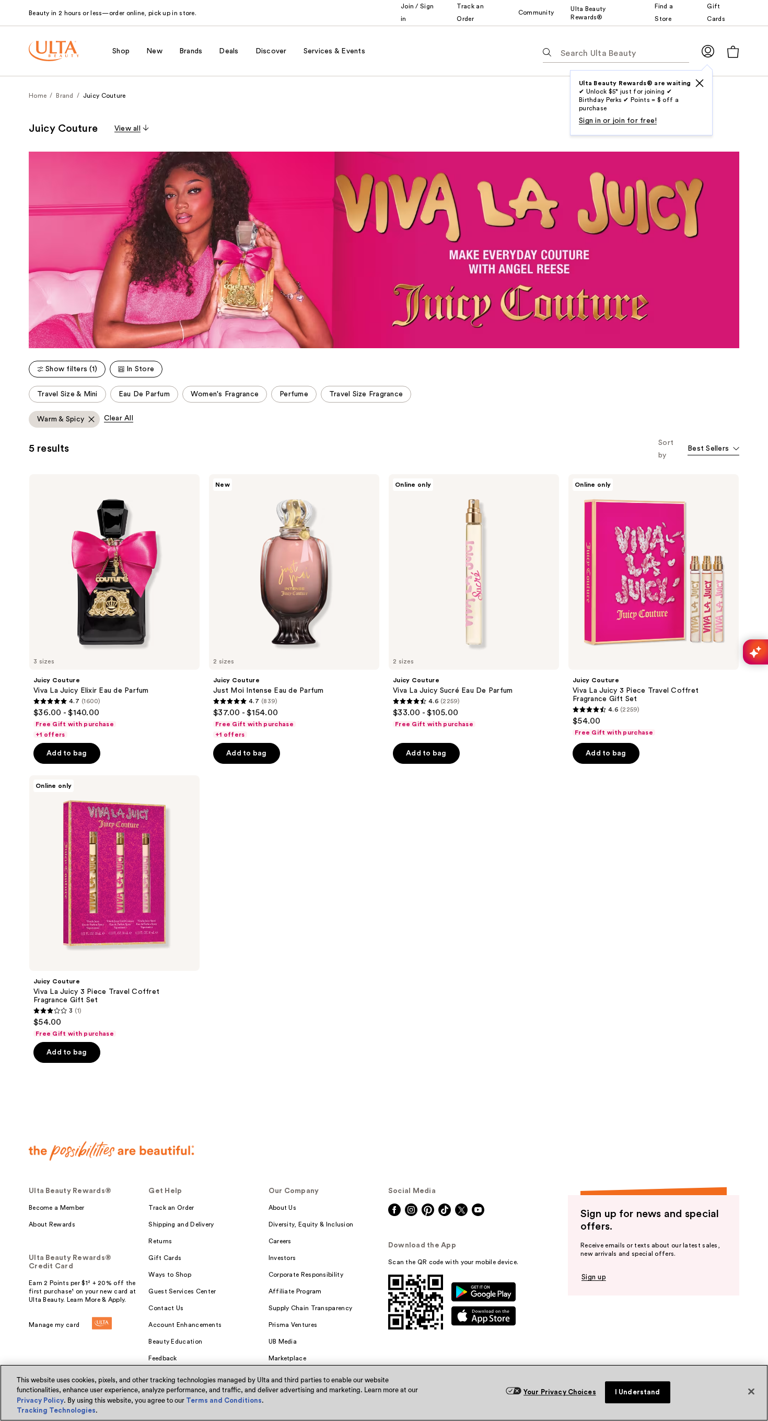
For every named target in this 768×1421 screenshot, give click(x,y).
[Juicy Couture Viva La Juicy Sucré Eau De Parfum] (474, 601)
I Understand (637, 1392)
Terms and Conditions (224, 1400)
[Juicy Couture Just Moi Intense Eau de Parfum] (294, 606)
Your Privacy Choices (559, 1392)
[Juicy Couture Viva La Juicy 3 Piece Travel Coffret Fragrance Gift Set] (653, 605)
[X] (699, 83)
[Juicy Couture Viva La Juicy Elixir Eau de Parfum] (114, 606)
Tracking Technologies (56, 1410)
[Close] (751, 1391)
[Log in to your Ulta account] (708, 51)
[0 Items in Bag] (733, 51)
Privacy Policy (40, 1400)
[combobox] (713, 449)
